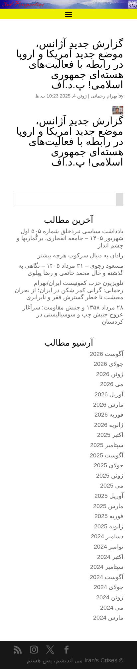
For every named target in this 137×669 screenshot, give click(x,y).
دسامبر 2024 (107, 536)
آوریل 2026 (108, 394)
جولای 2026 (108, 364)
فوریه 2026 (108, 414)
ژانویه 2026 (108, 425)
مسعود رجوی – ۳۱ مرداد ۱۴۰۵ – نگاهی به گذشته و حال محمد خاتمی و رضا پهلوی (70, 269)
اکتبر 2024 (110, 557)
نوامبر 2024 (108, 546)
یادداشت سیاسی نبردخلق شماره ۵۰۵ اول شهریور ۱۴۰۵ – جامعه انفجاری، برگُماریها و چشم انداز (70, 238)
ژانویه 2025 (108, 526)
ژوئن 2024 (109, 597)
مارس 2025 (108, 506)
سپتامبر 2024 (106, 567)
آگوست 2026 (106, 354)
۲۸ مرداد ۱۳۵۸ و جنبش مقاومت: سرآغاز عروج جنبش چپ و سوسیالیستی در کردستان (73, 314)
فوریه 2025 (108, 516)
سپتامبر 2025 (106, 445)
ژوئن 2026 (109, 374)
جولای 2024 (108, 587)
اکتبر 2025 (110, 435)
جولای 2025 (108, 465)
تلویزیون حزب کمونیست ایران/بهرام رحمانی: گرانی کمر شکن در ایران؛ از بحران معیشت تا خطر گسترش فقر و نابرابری (69, 290)
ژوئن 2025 (109, 475)
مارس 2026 (108, 404)
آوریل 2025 (108, 496)
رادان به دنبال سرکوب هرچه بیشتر (80, 255)
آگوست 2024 (106, 577)
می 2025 (111, 485)
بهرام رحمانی (104, 96)
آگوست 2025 (106, 455)
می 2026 (111, 384)
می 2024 (111, 607)
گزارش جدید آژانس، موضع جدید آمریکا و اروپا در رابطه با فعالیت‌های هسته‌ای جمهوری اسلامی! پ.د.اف (69, 141)
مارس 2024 (108, 617)
